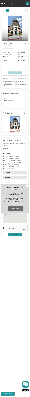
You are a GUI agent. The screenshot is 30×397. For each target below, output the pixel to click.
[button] (25, 386)
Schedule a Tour (8, 394)
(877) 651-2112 (7, 149)
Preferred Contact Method (12, 182)
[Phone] (27, 3)
